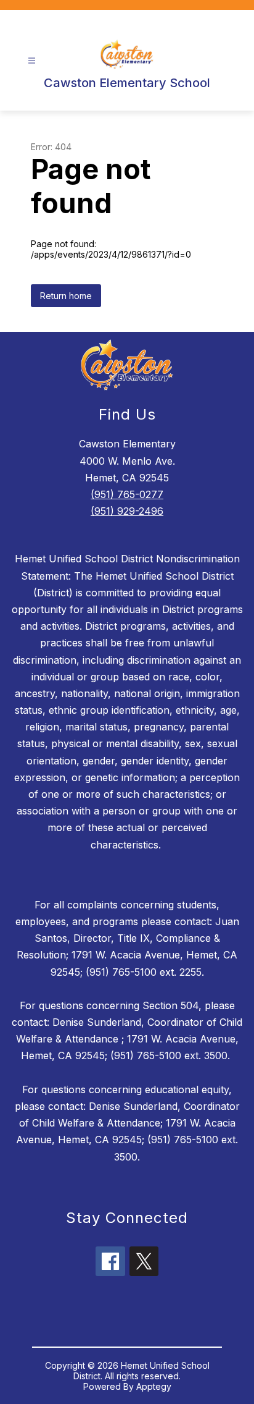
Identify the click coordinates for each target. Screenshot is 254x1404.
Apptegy (153, 1386)
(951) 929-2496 (127, 511)
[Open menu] (32, 61)
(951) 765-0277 (127, 494)
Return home (66, 295)
